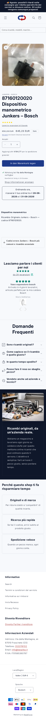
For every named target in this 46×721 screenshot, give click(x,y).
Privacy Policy (12, 608)
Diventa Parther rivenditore (19, 624)
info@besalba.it (20, 650)
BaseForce (28, 715)
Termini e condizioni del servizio (21, 590)
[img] (23, 271)
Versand (5, 135)
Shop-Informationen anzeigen (19, 182)
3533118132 (21, 646)
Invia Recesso (12, 602)
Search (8, 584)
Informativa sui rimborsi (16, 596)
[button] (5, 18)
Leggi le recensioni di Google (15, 125)
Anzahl (5, 139)
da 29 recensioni (21, 274)
